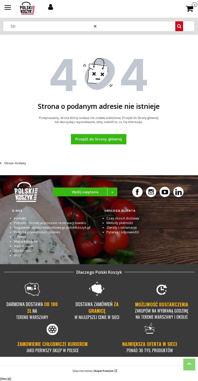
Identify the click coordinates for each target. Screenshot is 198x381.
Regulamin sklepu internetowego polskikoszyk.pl (52, 227)
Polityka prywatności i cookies (37, 232)
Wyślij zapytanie (93, 192)
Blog (17, 255)
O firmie (20, 236)
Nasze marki (24, 246)
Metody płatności (119, 222)
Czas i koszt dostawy (122, 218)
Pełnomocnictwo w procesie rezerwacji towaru (50, 222)
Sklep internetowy (93, 371)
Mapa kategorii (25, 241)
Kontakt (20, 218)
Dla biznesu (23, 250)
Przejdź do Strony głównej (98, 139)
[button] (8, 8)
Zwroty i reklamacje (121, 227)
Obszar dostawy (15, 163)
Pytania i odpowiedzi (122, 232)
